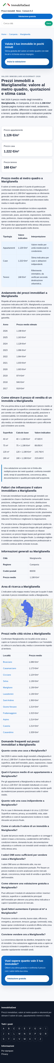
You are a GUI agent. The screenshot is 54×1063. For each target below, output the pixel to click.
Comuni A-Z (27, 11)
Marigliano (7, 687)
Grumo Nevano (10, 707)
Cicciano (7, 675)
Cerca (48, 23)
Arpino (6, 719)
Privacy (4, 1054)
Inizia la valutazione (16, 62)
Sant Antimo (8, 700)
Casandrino (8, 732)
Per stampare (7, 1051)
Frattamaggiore (10, 713)
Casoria (6, 726)
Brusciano (7, 662)
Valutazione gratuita (27, 16)
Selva (5, 681)
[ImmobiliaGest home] (27, 5)
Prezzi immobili (8, 11)
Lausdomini (8, 694)
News (18, 11)
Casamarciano (9, 668)
